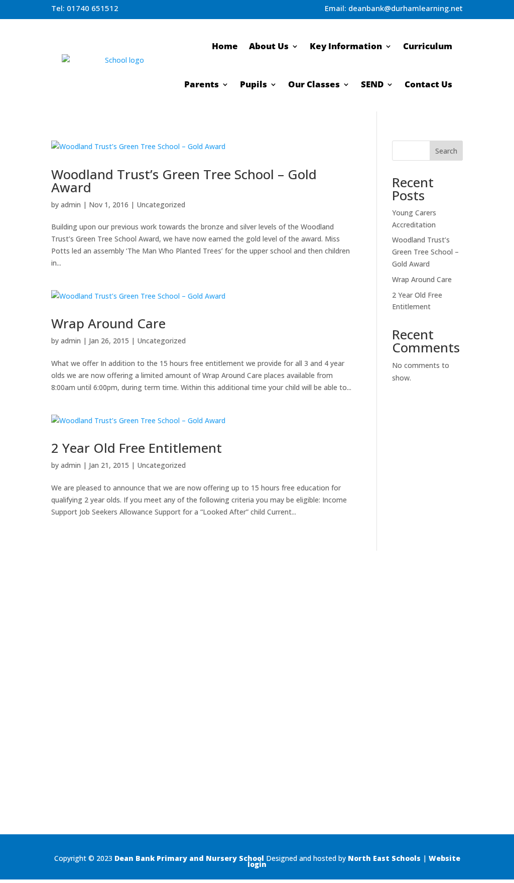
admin (71, 204)
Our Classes (314, 84)
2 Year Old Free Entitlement (136, 448)
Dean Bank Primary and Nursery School (189, 858)
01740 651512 (92, 8)
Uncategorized (161, 204)
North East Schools (384, 858)
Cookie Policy (492, 734)
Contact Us (428, 84)
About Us (269, 46)
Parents (201, 84)
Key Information (346, 46)
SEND (372, 84)
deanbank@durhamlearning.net (405, 8)
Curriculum (427, 46)
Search (446, 151)
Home (225, 46)
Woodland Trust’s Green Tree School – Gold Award (184, 180)
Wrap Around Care (108, 323)
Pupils (253, 84)
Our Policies (494, 707)
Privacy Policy (492, 721)
